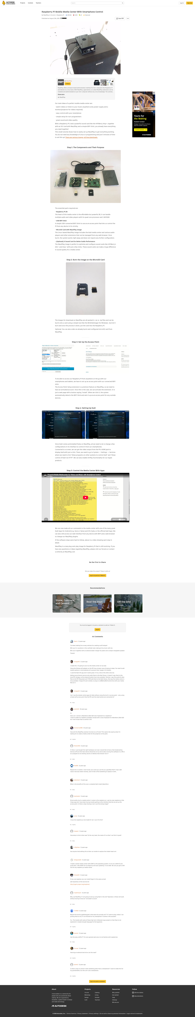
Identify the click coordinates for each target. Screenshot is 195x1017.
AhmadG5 (77, 875)
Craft (86, 1000)
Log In (182, 3)
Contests (30, 3)
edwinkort (77, 780)
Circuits (53, 15)
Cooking (97, 992)
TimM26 (76, 911)
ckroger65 (77, 661)
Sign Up (189, 3)
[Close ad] (154, 93)
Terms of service (71, 1013)
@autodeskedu (138, 996)
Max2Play (46, 15)
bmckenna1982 (78, 728)
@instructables (138, 992)
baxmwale (77, 796)
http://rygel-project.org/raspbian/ (80, 884)
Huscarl (76, 948)
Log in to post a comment (97, 981)
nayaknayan (77, 893)
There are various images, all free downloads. (81, 137)
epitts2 (76, 964)
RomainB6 (77, 746)
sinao (75, 816)
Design (87, 997)
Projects (22, 3)
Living (96, 995)
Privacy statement (82, 1013)
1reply (73, 702)
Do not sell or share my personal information (112, 1013)
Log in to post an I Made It (97, 575)
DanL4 (76, 641)
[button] (127, 18)
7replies (73, 926)
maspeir (76, 831)
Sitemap (114, 1000)
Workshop (87, 995)
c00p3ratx (77, 847)
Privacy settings (94, 1013)
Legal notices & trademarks (134, 1013)
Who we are (115, 1002)
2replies (73, 824)
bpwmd (76, 933)
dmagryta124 (77, 860)
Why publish (115, 992)
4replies (73, 976)
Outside (97, 997)
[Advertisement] (143, 114)
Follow (68, 84)
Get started (115, 995)
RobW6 (76, 765)
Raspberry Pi (60, 15)
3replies (73, 739)
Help (113, 997)
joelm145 (76, 709)
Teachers (38, 3)
